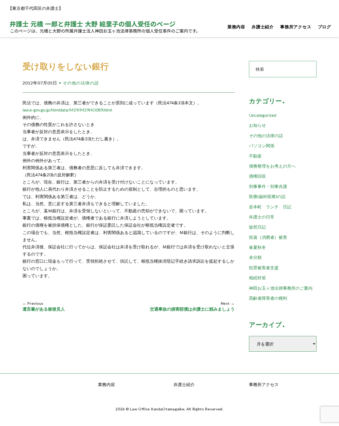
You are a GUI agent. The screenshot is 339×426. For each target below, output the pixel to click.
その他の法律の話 (81, 82)
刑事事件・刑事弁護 (268, 186)
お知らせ (257, 125)
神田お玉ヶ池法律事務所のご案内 (281, 287)
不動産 (255, 155)
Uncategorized (262, 115)
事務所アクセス (295, 26)
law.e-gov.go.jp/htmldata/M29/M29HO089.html (67, 109)
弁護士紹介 (263, 26)
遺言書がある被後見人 (44, 309)
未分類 (255, 257)
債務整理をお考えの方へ (272, 165)
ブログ (324, 26)
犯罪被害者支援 (264, 267)
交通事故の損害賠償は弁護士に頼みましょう (192, 309)
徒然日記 (257, 226)
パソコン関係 (261, 145)
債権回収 (257, 175)
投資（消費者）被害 (268, 237)
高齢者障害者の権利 (268, 298)
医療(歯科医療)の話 (267, 196)
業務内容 (236, 26)
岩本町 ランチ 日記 (270, 206)
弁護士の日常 (261, 216)
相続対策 (257, 277)
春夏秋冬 (257, 247)
